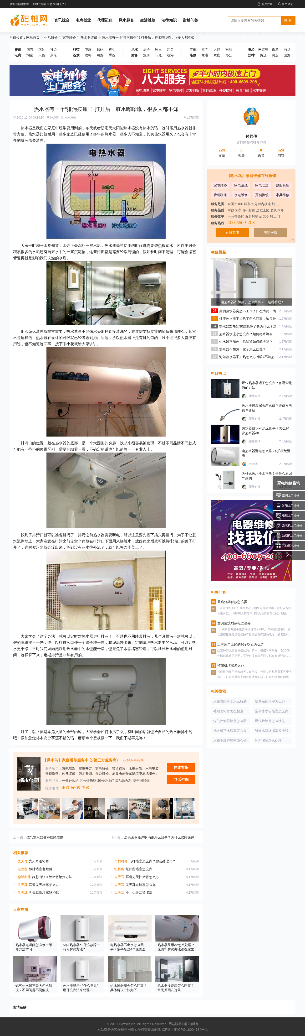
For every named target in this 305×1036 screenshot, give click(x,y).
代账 (158, 55)
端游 (100, 55)
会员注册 (267, 4)
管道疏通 (220, 195)
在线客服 (181, 767)
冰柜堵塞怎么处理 (268, 740)
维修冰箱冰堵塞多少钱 (271, 731)
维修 (193, 55)
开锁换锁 (262, 195)
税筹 (170, 55)
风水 (134, 49)
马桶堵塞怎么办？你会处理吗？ (145, 861)
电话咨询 (181, 779)
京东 (53, 55)
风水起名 (126, 20)
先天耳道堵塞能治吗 (38, 893)
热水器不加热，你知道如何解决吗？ (246, 342)
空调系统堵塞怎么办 (270, 701)
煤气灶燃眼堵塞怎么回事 (230, 722)
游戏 (76, 55)
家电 (205, 55)
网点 (275, 55)
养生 (193, 49)
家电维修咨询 (288, 483)
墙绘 (251, 49)
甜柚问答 (190, 20)
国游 (287, 55)
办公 (228, 55)
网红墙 (263, 49)
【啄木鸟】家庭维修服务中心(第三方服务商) (80, 760)
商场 (287, 49)
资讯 (18, 49)
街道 (275, 49)
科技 (76, 49)
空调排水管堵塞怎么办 (271, 711)
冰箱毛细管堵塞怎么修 (230, 740)
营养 (205, 49)
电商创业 (83, 20)
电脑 (88, 49)
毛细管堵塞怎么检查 (228, 711)
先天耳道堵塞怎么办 (135, 885)
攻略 (88, 55)
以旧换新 (282, 185)
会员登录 (287, 4)
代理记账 (104, 20)
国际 (41, 49)
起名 (170, 49)
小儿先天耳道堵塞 (133, 893)
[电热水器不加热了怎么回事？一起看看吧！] (251, 298)
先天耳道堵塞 (33, 861)
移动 (112, 49)
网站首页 (33, 37)
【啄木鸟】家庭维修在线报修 (251, 176)
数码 (100, 49)
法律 (251, 55)
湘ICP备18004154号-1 (191, 1029)
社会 (53, 49)
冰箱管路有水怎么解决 (230, 701)
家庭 (217, 55)
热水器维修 (89, 37)
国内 (29, 49)
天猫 (41, 55)
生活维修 (147, 20)
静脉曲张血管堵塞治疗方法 (45, 877)
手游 (112, 55)
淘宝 (29, 55)
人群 (217, 49)
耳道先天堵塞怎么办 (38, 885)
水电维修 (241, 195)
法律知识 (169, 20)
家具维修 (282, 195)
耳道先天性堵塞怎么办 (136, 877)
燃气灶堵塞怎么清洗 (270, 721)
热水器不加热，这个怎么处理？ (242, 349)
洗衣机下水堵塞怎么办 (230, 731)
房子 (146, 49)
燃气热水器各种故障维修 (44, 837)
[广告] (152, 80)
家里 (158, 49)
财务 (134, 55)
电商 (18, 55)
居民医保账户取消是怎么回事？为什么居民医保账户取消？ (167, 837)
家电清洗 (241, 185)
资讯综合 (62, 20)
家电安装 (262, 185)
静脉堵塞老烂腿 (35, 869)
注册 (146, 55)
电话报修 (270, 232)
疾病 (228, 49)
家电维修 (69, 37)
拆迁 (263, 55)
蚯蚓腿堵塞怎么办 (133, 869)
